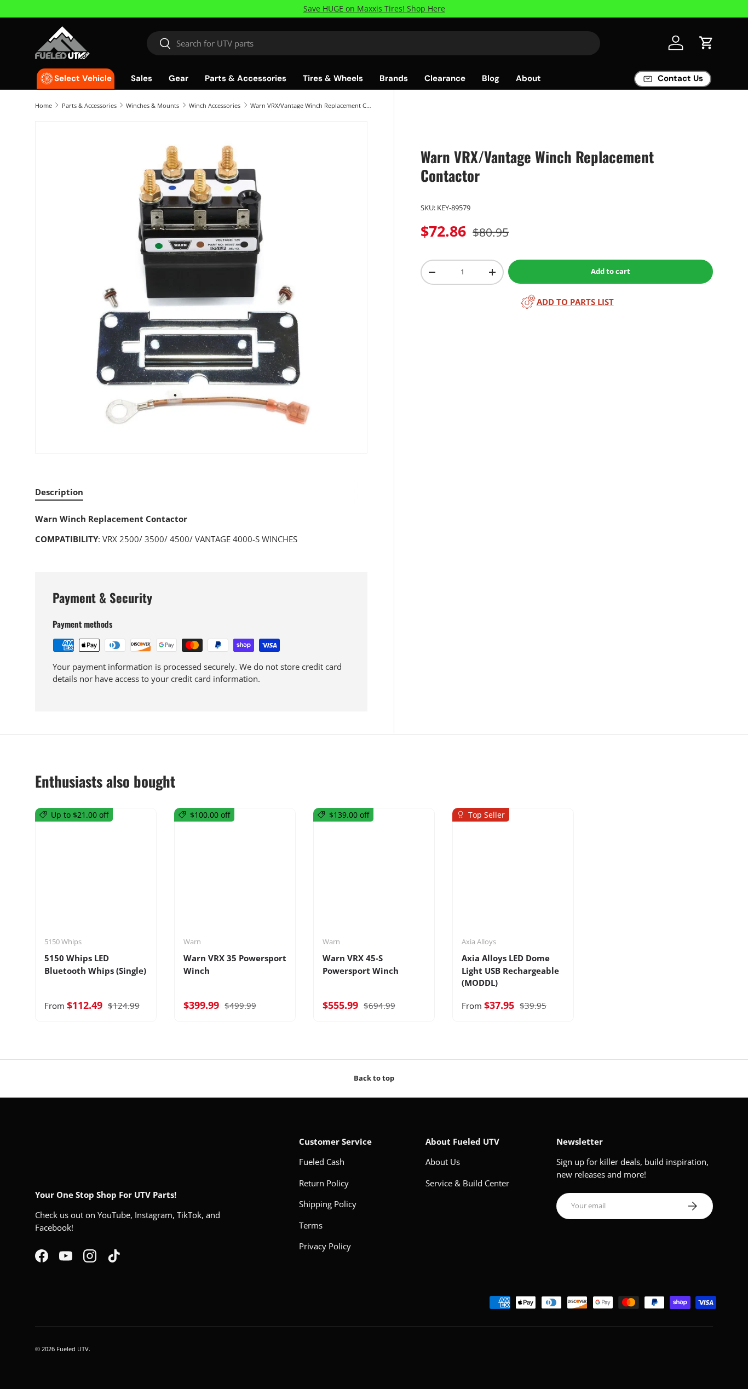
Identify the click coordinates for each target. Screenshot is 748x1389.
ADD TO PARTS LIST (575, 301)
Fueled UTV (72, 1349)
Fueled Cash (321, 1161)
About (528, 78)
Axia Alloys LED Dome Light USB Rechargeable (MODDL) (510, 970)
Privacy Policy (325, 1246)
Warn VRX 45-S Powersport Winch (361, 964)
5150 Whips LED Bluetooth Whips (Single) (95, 964)
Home (43, 105)
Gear (178, 78)
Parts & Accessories (245, 78)
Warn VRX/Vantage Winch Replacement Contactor (311, 105)
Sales (141, 78)
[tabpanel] (201, 529)
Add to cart (610, 271)
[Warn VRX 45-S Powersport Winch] (374, 876)
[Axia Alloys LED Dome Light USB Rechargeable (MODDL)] (513, 876)
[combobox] (373, 43)
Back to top (374, 1078)
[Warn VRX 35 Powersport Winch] (234, 876)
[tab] (59, 492)
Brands (393, 78)
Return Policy (324, 1183)
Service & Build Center (467, 1183)
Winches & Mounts (152, 105)
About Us (442, 1161)
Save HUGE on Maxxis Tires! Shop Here (374, 9)
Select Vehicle (83, 78)
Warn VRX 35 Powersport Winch (234, 964)
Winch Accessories (214, 105)
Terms (311, 1225)
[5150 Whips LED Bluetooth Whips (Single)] (95, 876)
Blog (490, 78)
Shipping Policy (327, 1203)
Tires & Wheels (333, 78)
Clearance (444, 78)
